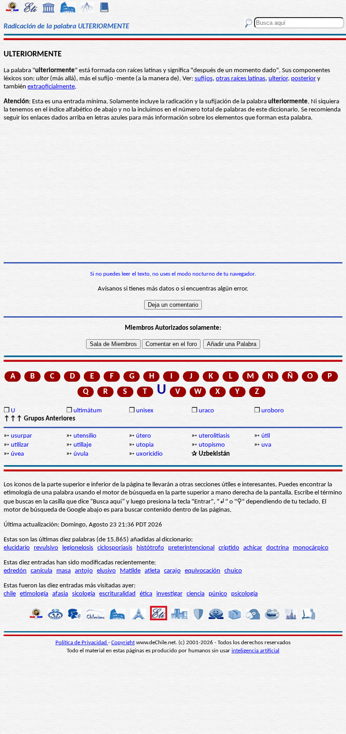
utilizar (20, 445)
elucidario (17, 548)
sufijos (204, 78)
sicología (83, 594)
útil (265, 436)
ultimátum (87, 410)
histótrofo (150, 548)
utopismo (212, 445)
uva (266, 445)
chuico (233, 571)
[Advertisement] (173, 192)
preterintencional (191, 548)
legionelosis (77, 548)
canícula (41, 571)
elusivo (106, 571)
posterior (303, 78)
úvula (80, 454)
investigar (169, 594)
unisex (145, 410)
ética (146, 594)
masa (63, 571)
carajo (172, 571)
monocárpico (310, 548)
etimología (34, 594)
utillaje (82, 445)
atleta (152, 571)
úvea (17, 454)
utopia (145, 445)
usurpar (21, 436)
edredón (15, 571)
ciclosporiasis (114, 548)
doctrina (277, 548)
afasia (60, 594)
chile (10, 594)
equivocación (202, 571)
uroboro (272, 410)
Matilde (130, 571)
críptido (229, 548)
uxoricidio (149, 454)
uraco (206, 410)
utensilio (84, 436)
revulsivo (46, 548)
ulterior (278, 78)
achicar (252, 548)
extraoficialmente (51, 86)
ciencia (196, 594)
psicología (244, 594)
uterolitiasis (214, 436)
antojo (84, 571)
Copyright (123, 643)
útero (143, 436)
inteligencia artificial (255, 651)
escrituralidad (117, 594)
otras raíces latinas (240, 78)
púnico (218, 594)
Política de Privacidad (81, 643)
